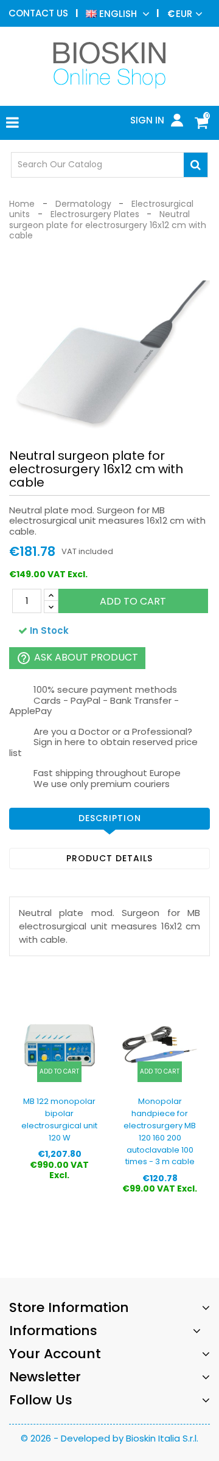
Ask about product (77, 658)
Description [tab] (109, 818)
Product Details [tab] (109, 858)
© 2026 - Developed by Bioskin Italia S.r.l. (109, 1438)
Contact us (38, 13)
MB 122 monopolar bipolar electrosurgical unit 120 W (59, 1119)
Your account (55, 1353)
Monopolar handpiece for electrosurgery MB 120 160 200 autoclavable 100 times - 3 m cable (159, 1131)
